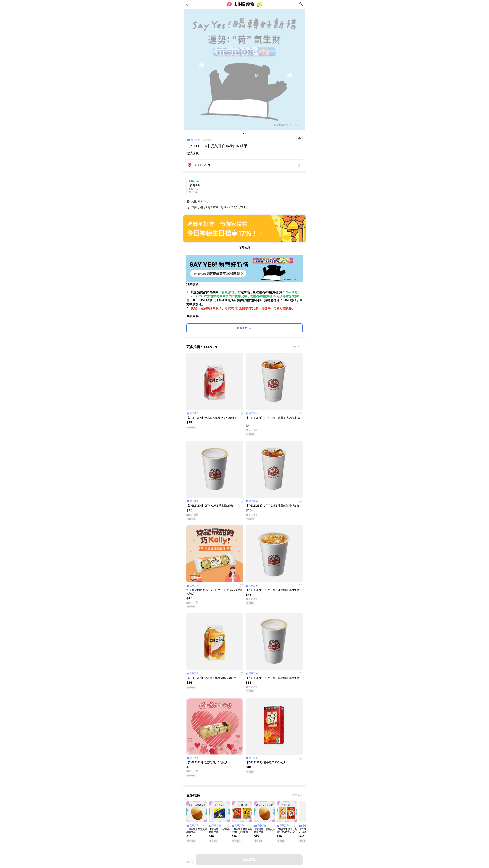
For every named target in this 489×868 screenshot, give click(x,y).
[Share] (299, 138)
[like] (241, 413)
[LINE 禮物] (244, 4)
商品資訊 (244, 247)
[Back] (188, 4)
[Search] (301, 4)
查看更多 (242, 328)
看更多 (296, 346)
